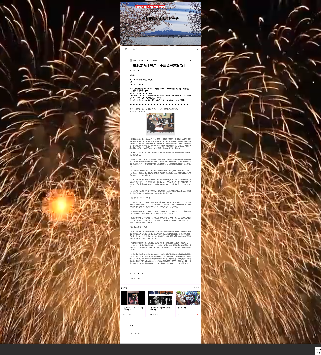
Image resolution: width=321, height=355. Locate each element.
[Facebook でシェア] (130, 273)
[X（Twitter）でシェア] (134, 273)
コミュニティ (144, 49)
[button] (197, 49)
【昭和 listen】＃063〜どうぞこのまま (133, 309)
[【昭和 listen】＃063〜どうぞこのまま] (133, 298)
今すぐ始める (133, 49)
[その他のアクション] (190, 60)
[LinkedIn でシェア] (138, 273)
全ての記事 (124, 49)
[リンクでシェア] (142, 273)
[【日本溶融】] (188, 298)
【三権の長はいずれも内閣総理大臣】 (160, 309)
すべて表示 (197, 288)
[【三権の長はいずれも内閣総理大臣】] (160, 298)
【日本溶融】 (182, 308)
